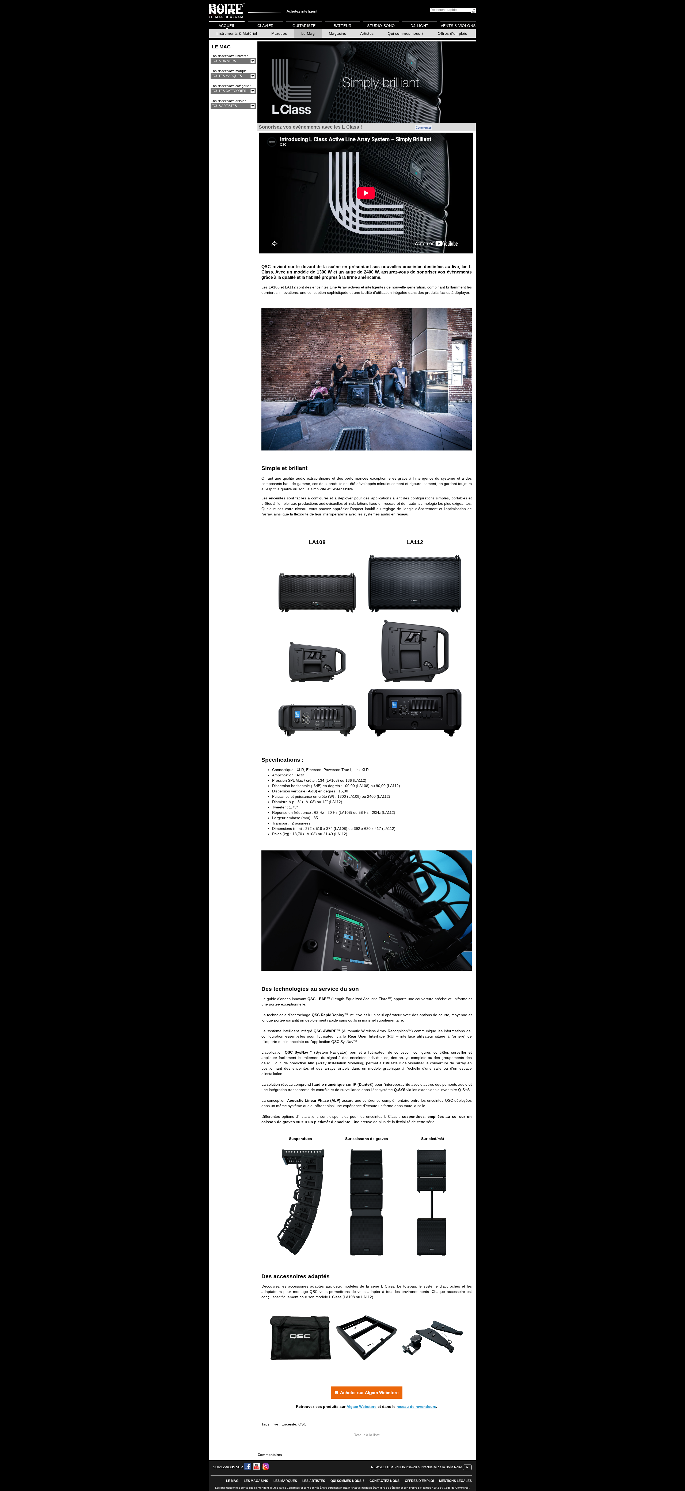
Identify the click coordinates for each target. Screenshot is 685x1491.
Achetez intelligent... (304, 11)
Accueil (227, 26)
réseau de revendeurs (416, 1406)
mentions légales (455, 1481)
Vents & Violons (458, 26)
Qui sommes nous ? (406, 33)
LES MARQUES (285, 1481)
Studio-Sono (381, 26)
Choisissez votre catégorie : (231, 86)
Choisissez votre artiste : (228, 101)
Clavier (265, 26)
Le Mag (308, 33)
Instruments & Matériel (236, 33)
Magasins (337, 33)
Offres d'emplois (452, 33)
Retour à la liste (366, 1435)
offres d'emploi (419, 1481)
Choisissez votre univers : (229, 56)
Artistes (367, 33)
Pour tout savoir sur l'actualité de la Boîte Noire (428, 1467)
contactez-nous (384, 1481)
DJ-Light (419, 26)
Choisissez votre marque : (229, 71)
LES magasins (256, 1481)
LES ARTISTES (313, 1481)
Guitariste (304, 26)
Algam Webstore (361, 1406)
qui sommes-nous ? (347, 1481)
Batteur (343, 26)
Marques (279, 33)
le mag (232, 1481)
